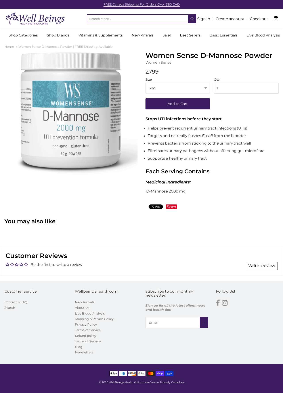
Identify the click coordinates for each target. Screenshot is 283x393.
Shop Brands (58, 35)
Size (148, 80)
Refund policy (85, 336)
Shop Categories (23, 35)
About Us (82, 308)
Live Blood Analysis (263, 35)
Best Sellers (190, 35)
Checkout (259, 19)
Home (9, 46)
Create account (230, 19)
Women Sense (158, 62)
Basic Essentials (223, 35)
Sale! (167, 35)
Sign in (203, 19)
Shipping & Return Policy (94, 319)
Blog (78, 347)
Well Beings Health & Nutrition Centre (134, 382)
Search (9, 308)
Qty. (217, 80)
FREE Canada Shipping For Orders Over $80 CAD (141, 4)
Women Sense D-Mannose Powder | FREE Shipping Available (65, 46)
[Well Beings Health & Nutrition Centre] (35, 19)
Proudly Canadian (172, 382)
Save (173, 206)
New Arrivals (142, 35)
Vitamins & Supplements (100, 35)
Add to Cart (178, 104)
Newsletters (84, 352)
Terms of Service (88, 330)
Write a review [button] (261, 265)
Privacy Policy (86, 324)
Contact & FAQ (15, 302)
